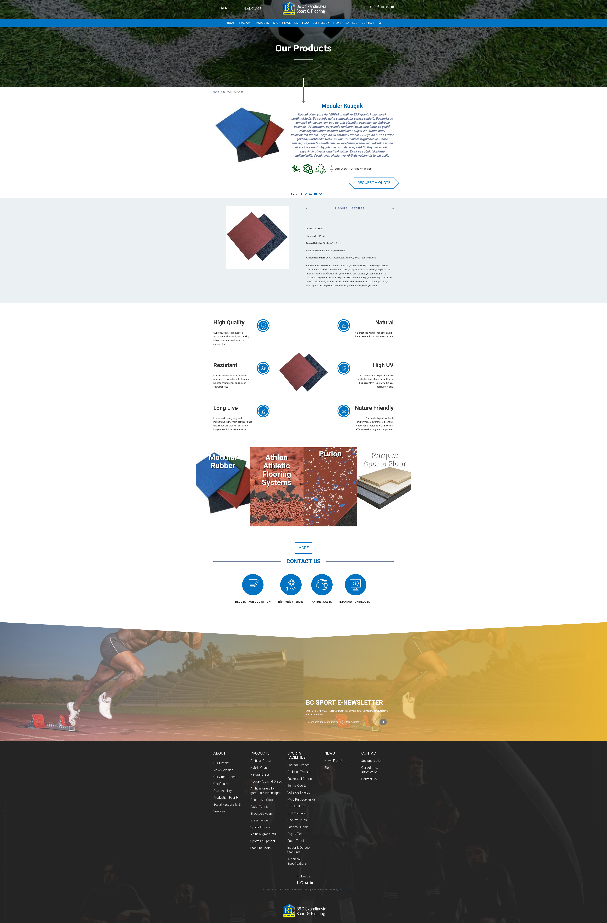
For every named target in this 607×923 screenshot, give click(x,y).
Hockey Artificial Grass (266, 781)
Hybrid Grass (259, 768)
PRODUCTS (262, 22)
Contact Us (369, 779)
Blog (327, 768)
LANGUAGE (253, 9)
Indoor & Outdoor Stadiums (299, 850)
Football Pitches (298, 765)
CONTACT (368, 22)
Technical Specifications (297, 861)
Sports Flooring (260, 827)
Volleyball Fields (298, 792)
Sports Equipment (262, 841)
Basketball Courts (299, 779)
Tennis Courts (297, 785)
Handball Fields (298, 806)
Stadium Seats (260, 848)
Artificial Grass (260, 761)
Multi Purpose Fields (301, 799)
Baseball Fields (297, 827)
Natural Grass (260, 774)
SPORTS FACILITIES (285, 22)
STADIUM (244, 22)
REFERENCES (223, 8)
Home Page (219, 91)
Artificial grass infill (263, 834)
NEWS (337, 22)
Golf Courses (296, 813)
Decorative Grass (262, 800)
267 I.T (340, 890)
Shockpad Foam (261, 813)
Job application (371, 761)
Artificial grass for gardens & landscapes (265, 790)
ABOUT (230, 22)
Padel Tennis (259, 806)
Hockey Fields (297, 820)
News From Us (334, 761)
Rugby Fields (296, 834)
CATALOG (351, 22)
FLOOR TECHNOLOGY (315, 22)
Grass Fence (259, 820)
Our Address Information (370, 770)
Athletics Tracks (298, 772)
